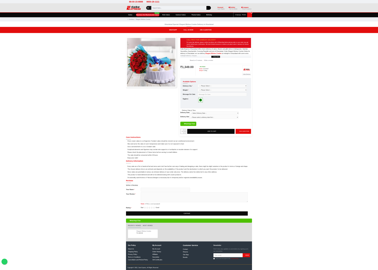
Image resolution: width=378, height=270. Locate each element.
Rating (128, 208)
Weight (185, 90)
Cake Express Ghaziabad (189, 49)
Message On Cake (189, 94)
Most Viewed (148, 225)
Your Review (130, 194)
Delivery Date (184, 112)
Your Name (130, 189)
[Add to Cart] (137, 235)
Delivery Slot (184, 116)
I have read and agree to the (227, 258)
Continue (187, 213)
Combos (131, 19)
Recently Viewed (134, 225)
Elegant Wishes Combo (144, 231)
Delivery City (187, 86)
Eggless (185, 99)
